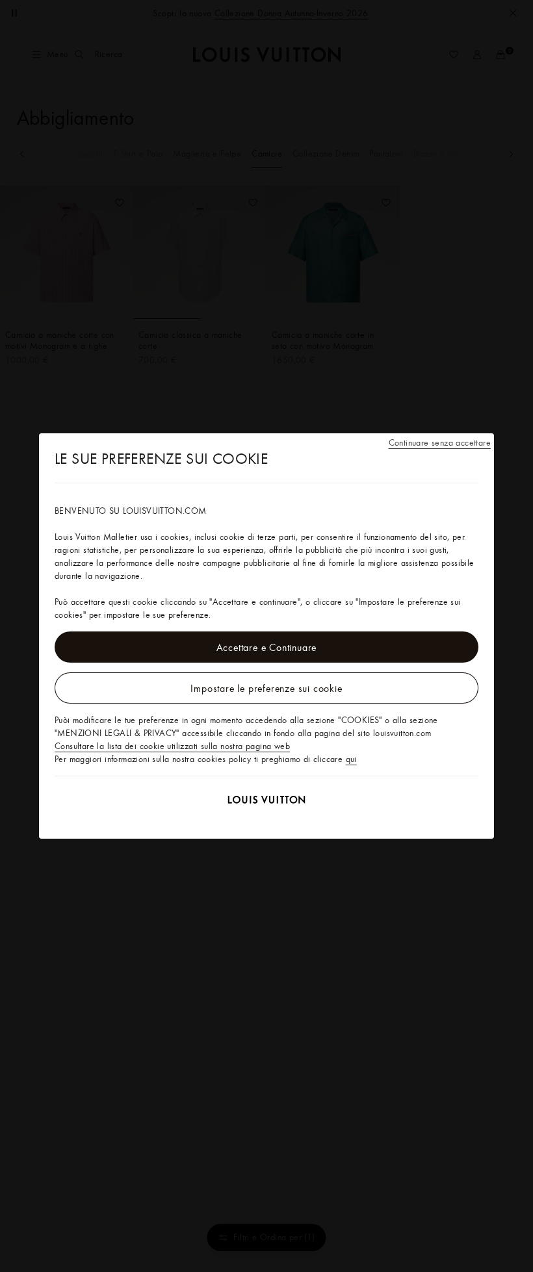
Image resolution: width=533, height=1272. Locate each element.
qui (351, 759)
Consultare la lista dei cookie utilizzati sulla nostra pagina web (172, 746)
